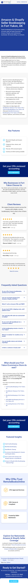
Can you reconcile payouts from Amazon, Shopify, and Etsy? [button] (11, 298)
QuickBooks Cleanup (10, 449)
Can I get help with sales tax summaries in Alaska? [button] (13, 316)
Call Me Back (13, 581)
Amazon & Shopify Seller (10, 549)
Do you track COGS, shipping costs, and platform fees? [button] (13, 310)
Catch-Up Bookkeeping (11, 444)
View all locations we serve (19, 545)
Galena (8, 562)
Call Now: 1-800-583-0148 (22, 1)
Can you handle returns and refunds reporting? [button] (12, 342)
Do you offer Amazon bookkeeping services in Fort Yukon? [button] (11, 292)
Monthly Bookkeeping (10, 446)
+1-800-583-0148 (14, 574)
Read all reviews (14, 271)
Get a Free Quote (14, 172)
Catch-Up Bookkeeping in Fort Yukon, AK (13, 109)
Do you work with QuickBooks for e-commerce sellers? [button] (12, 322)
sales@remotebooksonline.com (14, 576)
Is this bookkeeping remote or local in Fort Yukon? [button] (12, 329)
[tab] (14, 292)
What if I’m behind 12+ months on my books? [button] (12, 335)
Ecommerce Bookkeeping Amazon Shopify (12, 558)
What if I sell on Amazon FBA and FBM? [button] (13, 304)
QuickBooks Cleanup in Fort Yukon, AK (13, 107)
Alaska (4, 560)
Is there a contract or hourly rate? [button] (11, 347)
